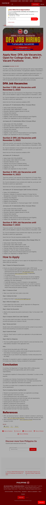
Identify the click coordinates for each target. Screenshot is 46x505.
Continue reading (11, 22)
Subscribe (34, 19)
